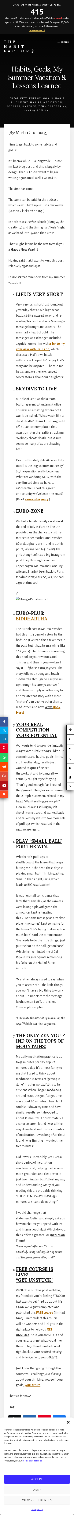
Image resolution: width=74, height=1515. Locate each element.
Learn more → (37, 30)
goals (48, 98)
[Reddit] (4, 767)
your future (32, 1385)
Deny (37, 1489)
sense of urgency (36, 499)
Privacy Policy (37, 1509)
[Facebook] (4, 722)
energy (35, 98)
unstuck (29, 106)
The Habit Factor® (20, 46)
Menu (65, 42)
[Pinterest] (4, 748)
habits (35, 102)
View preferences (37, 1500)
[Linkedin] (4, 738)
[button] (68, 1422)
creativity (18, 98)
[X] (4, 730)
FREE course (44, 1312)
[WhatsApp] (4, 757)
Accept (37, 1479)
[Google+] (4, 776)
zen (41, 106)
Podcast (13, 106)
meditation (52, 102)
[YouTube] (4, 785)
